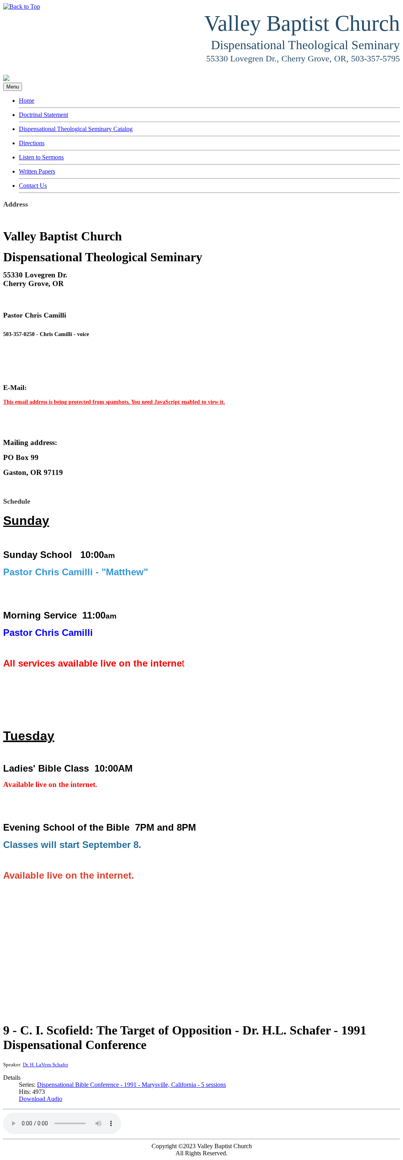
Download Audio (40, 1098)
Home (26, 100)
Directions (31, 143)
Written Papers (37, 171)
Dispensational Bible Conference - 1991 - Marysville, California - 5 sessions (131, 1084)
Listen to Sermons (41, 157)
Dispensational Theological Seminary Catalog (76, 129)
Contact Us (33, 185)
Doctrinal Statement (43, 114)
